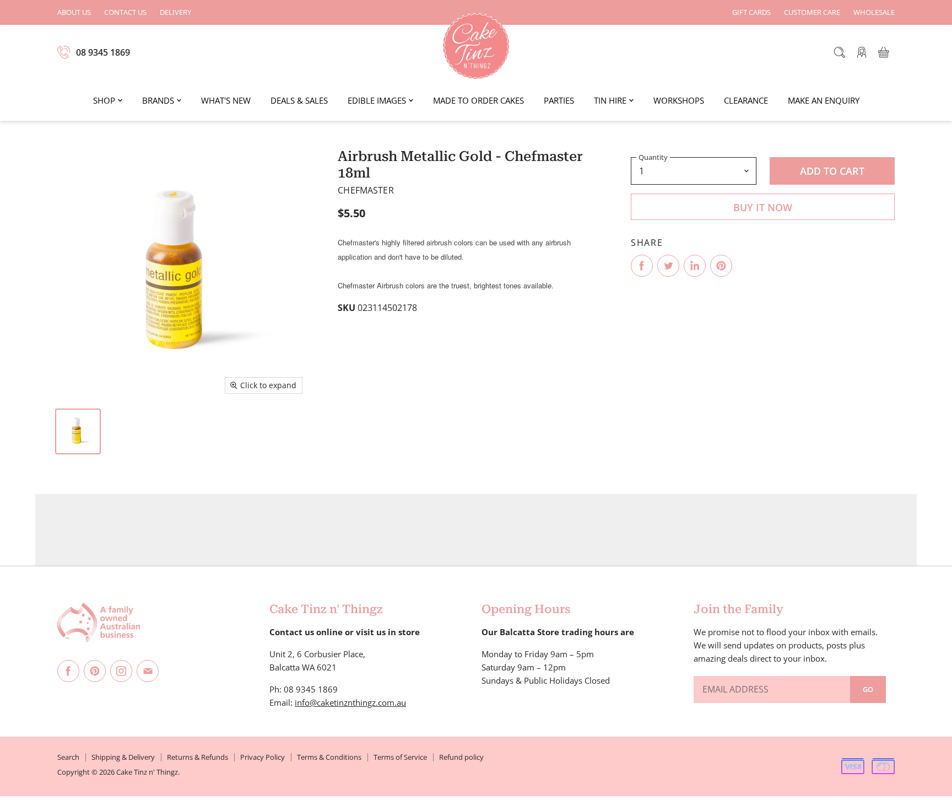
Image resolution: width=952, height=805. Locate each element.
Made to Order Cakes (478, 100)
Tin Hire (610, 100)
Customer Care (812, 12)
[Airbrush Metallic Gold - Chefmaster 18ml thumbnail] (78, 431)
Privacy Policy (262, 757)
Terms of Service (400, 757)
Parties (559, 100)
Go (868, 689)
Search (68, 757)
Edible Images (377, 100)
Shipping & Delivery (123, 757)
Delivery (175, 12)
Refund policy (461, 757)
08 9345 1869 (103, 52)
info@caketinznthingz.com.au (350, 702)
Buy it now (762, 207)
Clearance (746, 100)
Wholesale (874, 12)
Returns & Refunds (197, 757)
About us (74, 12)
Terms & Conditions (329, 757)
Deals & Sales (299, 100)
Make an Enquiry (823, 100)
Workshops (678, 100)
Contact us (125, 12)
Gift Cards (751, 12)
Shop (104, 100)
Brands (158, 100)
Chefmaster (366, 190)
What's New (226, 100)
